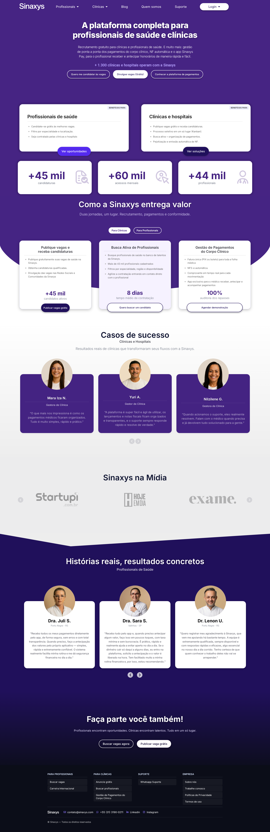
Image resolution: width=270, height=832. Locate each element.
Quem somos (151, 7)
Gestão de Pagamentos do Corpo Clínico (110, 797)
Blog (124, 7)
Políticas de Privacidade (198, 795)
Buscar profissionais (107, 788)
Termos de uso (193, 801)
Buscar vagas (57, 781)
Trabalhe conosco (195, 788)
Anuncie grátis (104, 781)
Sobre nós (190, 781)
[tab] (119, 230)
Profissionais (65, 7)
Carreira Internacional (62, 788)
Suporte (181, 7)
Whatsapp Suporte (150, 781)
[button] (132, 441)
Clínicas (98, 7)
